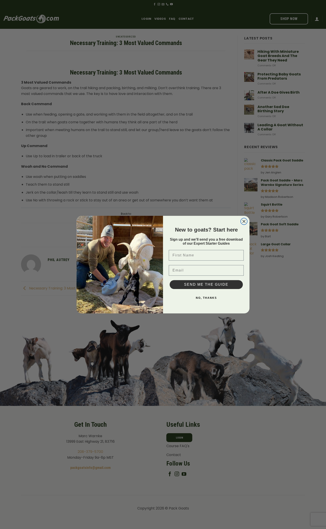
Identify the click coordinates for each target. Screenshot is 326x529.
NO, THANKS (206, 297)
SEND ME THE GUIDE (206, 284)
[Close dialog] (244, 221)
